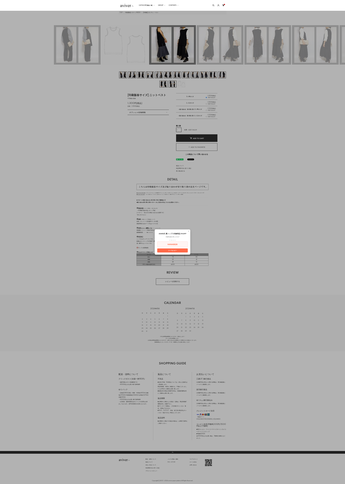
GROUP (160, 5)
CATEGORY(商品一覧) (146, 5)
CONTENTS (172, 5)
